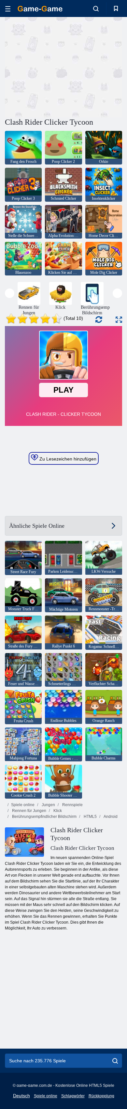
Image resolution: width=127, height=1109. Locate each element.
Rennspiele (72, 805)
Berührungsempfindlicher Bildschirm (44, 816)
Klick (57, 810)
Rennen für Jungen (28, 810)
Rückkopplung (101, 1096)
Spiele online (23, 805)
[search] (115, 1061)
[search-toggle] (96, 8)
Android (110, 816)
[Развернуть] (119, 320)
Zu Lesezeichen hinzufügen (67, 458)
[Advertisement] (60, 66)
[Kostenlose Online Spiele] (40, 8)
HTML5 (90, 816)
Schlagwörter (73, 1096)
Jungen (48, 805)
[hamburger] (8, 8)
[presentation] (9, 293)
